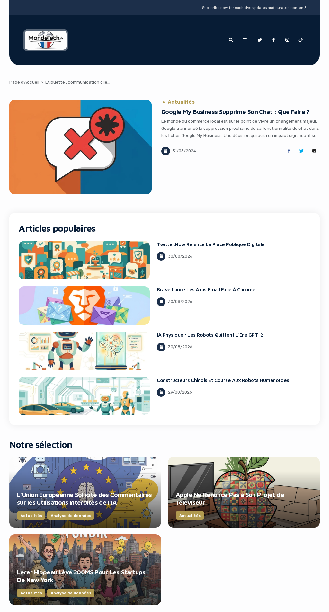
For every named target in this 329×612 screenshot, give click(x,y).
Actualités (181, 102)
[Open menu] (245, 40)
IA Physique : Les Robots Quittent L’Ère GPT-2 (210, 335)
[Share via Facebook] (288, 151)
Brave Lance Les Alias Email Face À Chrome (206, 289)
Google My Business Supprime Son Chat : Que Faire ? (235, 111)
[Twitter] (260, 40)
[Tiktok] (301, 40)
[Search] (231, 40)
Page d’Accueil (24, 81)
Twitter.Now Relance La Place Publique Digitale (211, 244)
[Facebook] (273, 40)
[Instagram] (287, 40)
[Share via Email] (314, 151)
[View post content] (80, 147)
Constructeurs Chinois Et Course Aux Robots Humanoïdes (223, 380)
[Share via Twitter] (301, 151)
